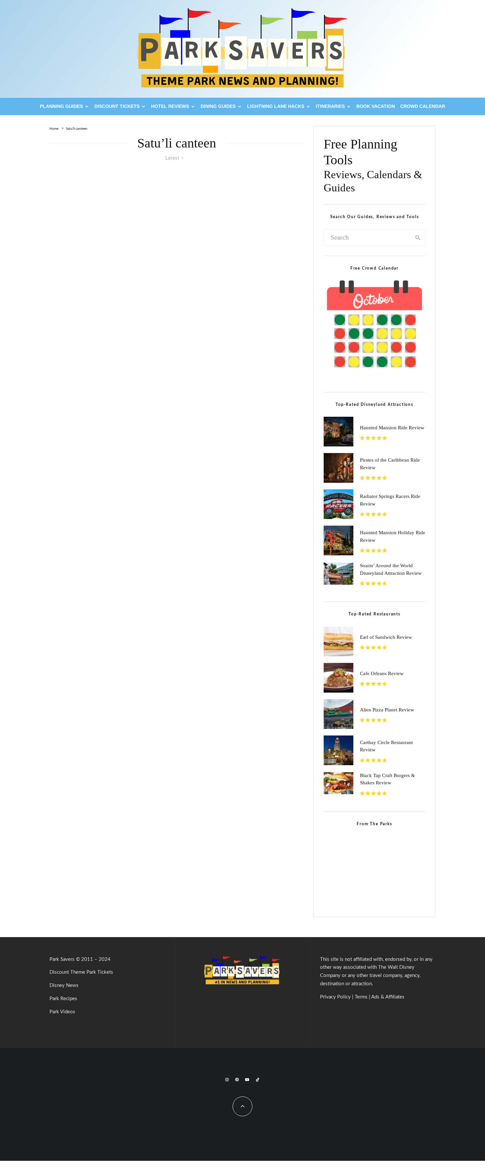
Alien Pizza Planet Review (387, 709)
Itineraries (330, 106)
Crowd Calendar (422, 106)
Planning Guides (61, 106)
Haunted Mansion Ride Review (392, 427)
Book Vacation (375, 106)
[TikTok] (257, 1080)
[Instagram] (227, 1080)
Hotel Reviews (170, 106)
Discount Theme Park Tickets (81, 972)
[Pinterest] (237, 1080)
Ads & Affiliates (387, 997)
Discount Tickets (117, 106)
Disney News (64, 985)
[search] (418, 237)
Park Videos (62, 1011)
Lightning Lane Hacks (275, 106)
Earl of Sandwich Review (386, 637)
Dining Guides (218, 106)
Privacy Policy (335, 997)
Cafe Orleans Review (382, 673)
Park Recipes (63, 998)
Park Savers (62, 959)
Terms (361, 997)
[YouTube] (247, 1080)
